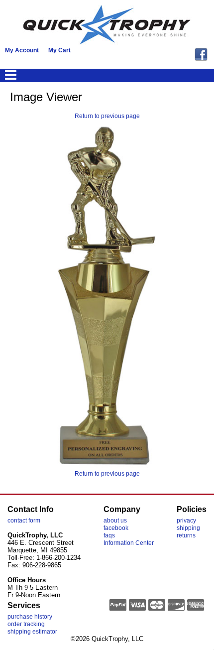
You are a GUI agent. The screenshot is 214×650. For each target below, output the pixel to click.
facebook (116, 527)
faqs (109, 535)
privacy (186, 520)
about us (115, 520)
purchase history (29, 616)
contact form (23, 520)
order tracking (26, 624)
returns (186, 535)
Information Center (129, 542)
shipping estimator (32, 631)
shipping (188, 527)
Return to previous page (107, 116)
